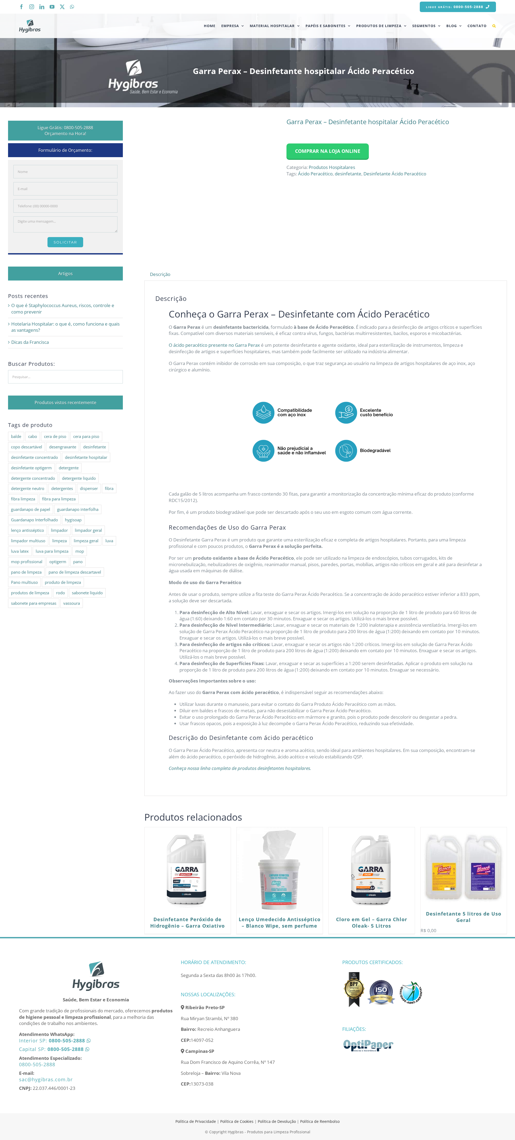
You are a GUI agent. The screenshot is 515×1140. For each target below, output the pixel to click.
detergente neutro (27, 488)
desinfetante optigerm (31, 467)
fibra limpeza (23, 498)
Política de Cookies (236, 1121)
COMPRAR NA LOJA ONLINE (327, 151)
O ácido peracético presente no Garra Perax (214, 345)
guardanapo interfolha (77, 509)
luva (109, 540)
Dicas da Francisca (30, 342)
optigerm (57, 561)
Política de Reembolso (320, 1121)
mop (79, 551)
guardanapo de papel (30, 509)
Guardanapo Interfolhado (34, 519)
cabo (32, 436)
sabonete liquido (87, 592)
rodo (60, 592)
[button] (494, 26)
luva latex (20, 551)
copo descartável (26, 446)
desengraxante (62, 446)
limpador (59, 530)
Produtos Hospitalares (332, 167)
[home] (95, 963)
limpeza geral (86, 540)
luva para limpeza (52, 551)
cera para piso (86, 436)
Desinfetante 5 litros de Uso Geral (463, 916)
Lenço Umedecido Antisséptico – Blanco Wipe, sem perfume (280, 922)
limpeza (59, 540)
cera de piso (55, 436)
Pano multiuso (24, 582)
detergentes (62, 488)
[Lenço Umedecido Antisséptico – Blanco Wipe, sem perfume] (280, 870)
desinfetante (348, 174)
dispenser (89, 488)
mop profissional (26, 561)
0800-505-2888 (37, 1064)
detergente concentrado (33, 478)
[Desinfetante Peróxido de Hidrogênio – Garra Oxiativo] (188, 870)
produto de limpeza (63, 582)
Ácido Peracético (315, 174)
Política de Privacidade (195, 1121)
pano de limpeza (26, 572)
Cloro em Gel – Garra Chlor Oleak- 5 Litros (371, 922)
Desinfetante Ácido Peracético (394, 174)
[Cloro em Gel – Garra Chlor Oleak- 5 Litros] (372, 870)
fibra (109, 488)
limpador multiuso (28, 540)
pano (78, 561)
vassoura (71, 603)
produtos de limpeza (30, 592)
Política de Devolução (277, 1121)
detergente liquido (79, 478)
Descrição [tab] (160, 274)
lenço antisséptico (27, 530)
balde (16, 436)
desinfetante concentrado (34, 457)
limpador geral (88, 530)
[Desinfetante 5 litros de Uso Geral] (464, 867)
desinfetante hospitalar (86, 457)
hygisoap (73, 519)
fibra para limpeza (59, 498)
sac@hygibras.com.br (46, 1079)
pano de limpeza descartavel (75, 572)
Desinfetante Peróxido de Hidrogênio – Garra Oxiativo (187, 922)
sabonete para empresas (33, 603)
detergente (69, 467)
